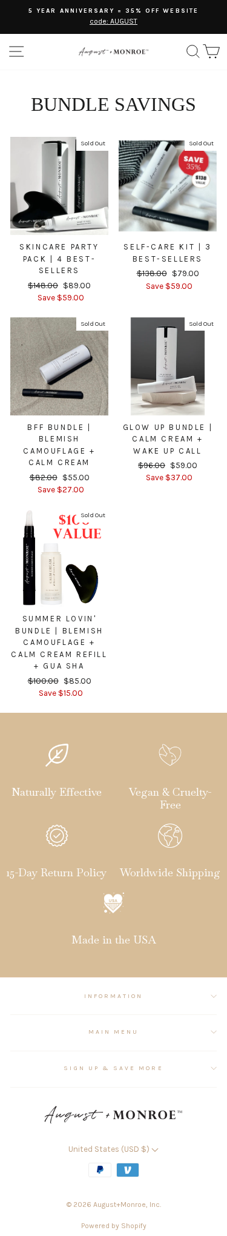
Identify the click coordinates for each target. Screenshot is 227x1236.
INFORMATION (113, 996)
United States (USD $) (109, 1149)
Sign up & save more (113, 1068)
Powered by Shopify (113, 1225)
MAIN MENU (113, 1032)
